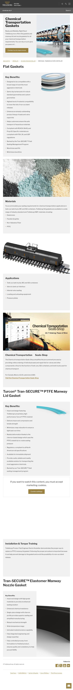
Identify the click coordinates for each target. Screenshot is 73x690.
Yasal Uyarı (13, 673)
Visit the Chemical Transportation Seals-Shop (22, 378)
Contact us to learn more (17, 50)
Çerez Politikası (44, 673)
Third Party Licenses (56, 673)
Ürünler (15, 61)
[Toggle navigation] (69, 4)
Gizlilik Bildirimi (22, 673)
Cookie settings (36, 491)
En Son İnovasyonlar (28, 61)
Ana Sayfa (6, 61)
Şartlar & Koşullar (33, 673)
